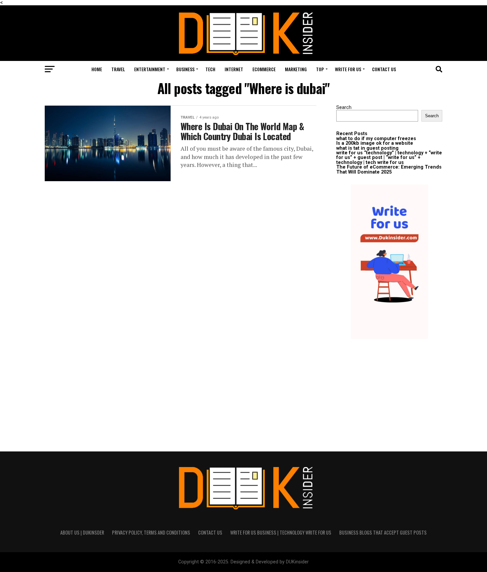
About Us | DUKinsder (82, 532)
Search (344, 107)
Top (320, 69)
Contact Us (384, 69)
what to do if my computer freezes (376, 138)
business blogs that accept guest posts (383, 532)
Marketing (296, 69)
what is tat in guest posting (367, 148)
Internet (234, 69)
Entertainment (149, 69)
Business (185, 69)
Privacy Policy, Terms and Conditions (151, 532)
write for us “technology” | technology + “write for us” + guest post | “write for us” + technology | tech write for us (389, 157)
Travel (118, 69)
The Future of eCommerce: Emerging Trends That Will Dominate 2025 (389, 169)
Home (96, 69)
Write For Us (348, 69)
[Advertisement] (389, 390)
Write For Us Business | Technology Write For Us (280, 532)
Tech (210, 69)
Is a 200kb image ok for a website (374, 143)
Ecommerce (264, 69)
